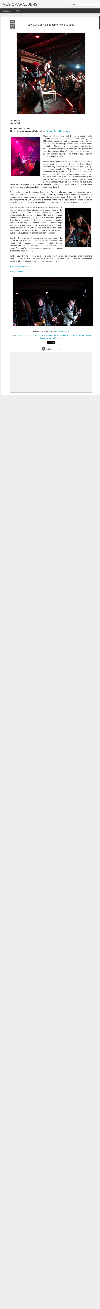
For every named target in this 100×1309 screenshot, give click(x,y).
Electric (36, 335)
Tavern (49, 338)
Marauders (61, 335)
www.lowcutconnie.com (19, 266)
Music (69, 335)
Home (17, 10)
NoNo (75, 335)
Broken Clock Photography (59, 131)
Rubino (81, 335)
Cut (31, 335)
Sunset (42, 338)
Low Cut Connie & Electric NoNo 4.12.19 (51, 24)
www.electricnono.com (19, 271)
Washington (58, 338)
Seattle (88, 335)
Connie (26, 335)
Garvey (49, 335)
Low (54, 335)
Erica (42, 335)
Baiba (19, 335)
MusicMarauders (62, 331)
